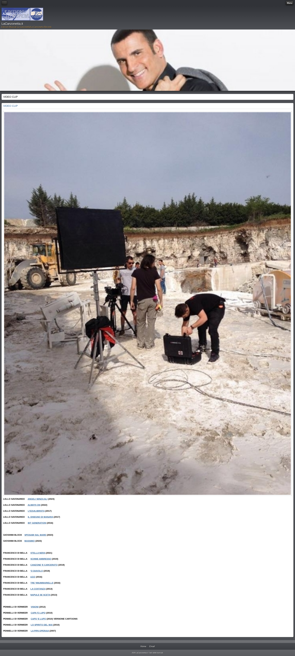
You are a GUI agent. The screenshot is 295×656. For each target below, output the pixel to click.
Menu (289, 3)
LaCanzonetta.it (12, 23)
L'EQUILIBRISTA (36, 511)
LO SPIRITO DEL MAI (42, 625)
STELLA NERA (37, 553)
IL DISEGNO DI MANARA (40, 517)
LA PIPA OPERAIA (40, 631)
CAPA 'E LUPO (38, 613)
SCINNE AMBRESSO (40, 559)
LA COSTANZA (37, 589)
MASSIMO (29, 541)
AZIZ (32, 577)
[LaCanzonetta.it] (22, 14)
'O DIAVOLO (36, 571)
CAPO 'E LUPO (38, 619)
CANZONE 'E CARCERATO (44, 565)
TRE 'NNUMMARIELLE (41, 583)
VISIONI (35, 607)
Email (152, 646)
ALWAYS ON (34, 505)
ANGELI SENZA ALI (37, 499)
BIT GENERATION (37, 523)
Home (143, 646)
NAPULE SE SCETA (40, 595)
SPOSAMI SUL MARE (35, 535)
